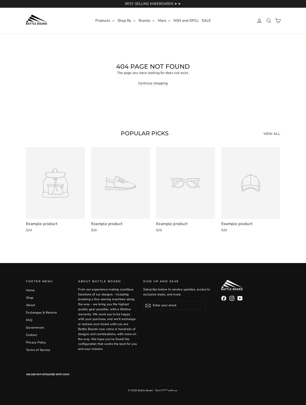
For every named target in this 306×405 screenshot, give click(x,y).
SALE (206, 20)
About (30, 305)
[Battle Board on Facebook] (223, 298)
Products (103, 20)
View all (272, 134)
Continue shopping (153, 83)
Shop (30, 298)
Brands (145, 20)
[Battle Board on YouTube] (240, 298)
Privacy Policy (36, 342)
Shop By (125, 20)
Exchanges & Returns (41, 312)
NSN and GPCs (186, 20)
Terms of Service (38, 350)
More (162, 20)
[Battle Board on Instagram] (231, 298)
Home (30, 290)
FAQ (29, 320)
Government (35, 327)
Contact (31, 335)
